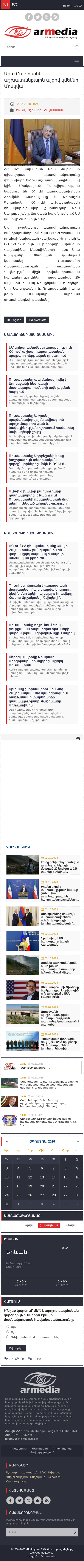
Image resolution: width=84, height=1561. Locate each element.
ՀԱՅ (5, 4)
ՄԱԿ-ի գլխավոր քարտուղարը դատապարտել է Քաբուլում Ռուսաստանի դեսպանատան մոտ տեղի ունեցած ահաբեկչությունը (39, 497)
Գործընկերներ (63, 1448)
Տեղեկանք (37, 1477)
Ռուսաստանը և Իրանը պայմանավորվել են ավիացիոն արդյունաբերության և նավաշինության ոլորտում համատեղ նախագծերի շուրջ (41, 424)
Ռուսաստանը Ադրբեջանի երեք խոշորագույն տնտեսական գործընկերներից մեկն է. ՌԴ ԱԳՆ (37, 460)
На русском (37, 320)
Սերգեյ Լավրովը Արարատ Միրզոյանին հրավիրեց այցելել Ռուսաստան (36, 661)
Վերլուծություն (17, 1477)
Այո (13, 1327)
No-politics (54, 1477)
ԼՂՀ (43, 1472)
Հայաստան (53, 110)
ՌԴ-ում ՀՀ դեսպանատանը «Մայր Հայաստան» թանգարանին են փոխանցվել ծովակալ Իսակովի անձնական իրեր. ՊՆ (38, 552)
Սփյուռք (54, 1472)
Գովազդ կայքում (42, 1452)
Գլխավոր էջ (19, 1448)
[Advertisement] (42, 786)
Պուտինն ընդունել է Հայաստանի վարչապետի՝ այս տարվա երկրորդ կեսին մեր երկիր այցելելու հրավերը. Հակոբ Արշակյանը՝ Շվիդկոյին (41, 591)
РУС (15, 4)
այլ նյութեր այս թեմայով (29, 334)
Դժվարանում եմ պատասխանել (35, 1337)
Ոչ (12, 1332)
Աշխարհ (35, 110)
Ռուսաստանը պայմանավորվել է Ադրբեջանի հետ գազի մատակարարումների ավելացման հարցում (39, 385)
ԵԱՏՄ (20, 110)
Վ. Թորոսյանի (46, 1556)
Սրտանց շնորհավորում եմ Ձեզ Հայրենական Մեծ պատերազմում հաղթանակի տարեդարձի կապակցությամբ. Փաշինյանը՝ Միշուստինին (38, 697)
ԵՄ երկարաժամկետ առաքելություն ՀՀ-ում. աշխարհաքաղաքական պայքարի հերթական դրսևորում (40, 351)
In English (14, 320)
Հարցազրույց (16, 1481)
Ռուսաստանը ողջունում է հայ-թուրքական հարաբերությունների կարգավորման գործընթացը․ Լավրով (42, 629)
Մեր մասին (40, 1448)
